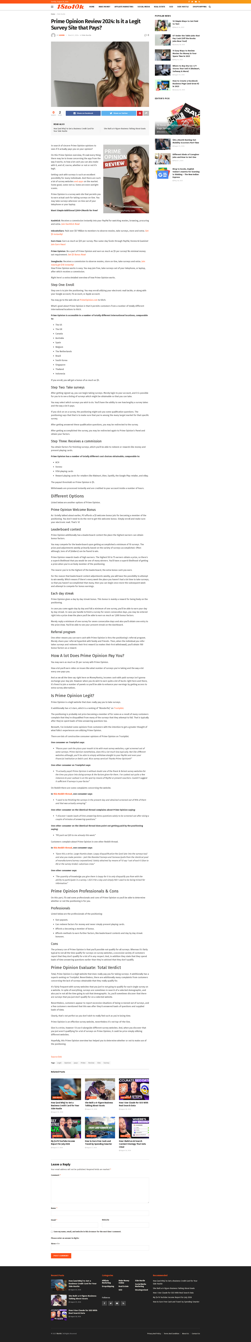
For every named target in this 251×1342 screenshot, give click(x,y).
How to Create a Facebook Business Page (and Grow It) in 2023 (186, 84)
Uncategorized (141, 1290)
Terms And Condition (171, 1334)
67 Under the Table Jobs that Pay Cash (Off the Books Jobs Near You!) (186, 38)
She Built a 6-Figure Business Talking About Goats (125, 129)
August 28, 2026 (125, 1109)
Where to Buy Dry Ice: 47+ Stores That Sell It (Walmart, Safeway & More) (186, 69)
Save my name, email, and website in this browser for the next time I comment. (87, 1232)
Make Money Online (124, 1282)
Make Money (104, 7)
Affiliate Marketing (124, 7)
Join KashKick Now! (70, 224)
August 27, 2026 (57, 1147)
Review (91, 1063)
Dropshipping (200, 7)
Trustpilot (118, 708)
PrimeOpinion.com (89, 300)
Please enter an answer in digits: (65, 1238)
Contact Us (196, 1334)
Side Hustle (183, 7)
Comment (56, 1175)
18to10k (70, 6)
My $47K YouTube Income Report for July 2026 (172, 1297)
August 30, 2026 (57, 1112)
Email (54, 1220)
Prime (83, 1063)
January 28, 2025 (179, 44)
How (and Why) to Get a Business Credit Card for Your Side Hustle (65, 1105)
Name (54, 1208)
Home (92, 7)
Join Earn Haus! (58, 244)
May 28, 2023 (178, 181)
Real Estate (159, 7)
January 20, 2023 (179, 90)
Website (105, 1220)
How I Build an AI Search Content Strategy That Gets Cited (132, 1144)
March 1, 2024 (178, 161)
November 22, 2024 (164, 132)
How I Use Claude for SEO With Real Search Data (173, 1293)
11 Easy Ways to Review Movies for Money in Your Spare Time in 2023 (184, 53)
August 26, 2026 (125, 1150)
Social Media (144, 7)
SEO (171, 7)
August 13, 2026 (179, 146)
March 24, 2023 (179, 27)
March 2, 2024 (73, 35)
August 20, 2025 (179, 75)
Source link (56, 1057)
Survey (106, 1063)
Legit (59, 1063)
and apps (78, 181)
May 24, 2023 (178, 60)
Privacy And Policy (154, 1334)
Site (99, 1063)
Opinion (67, 1063)
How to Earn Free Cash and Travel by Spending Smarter (176, 1302)
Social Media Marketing (140, 1285)
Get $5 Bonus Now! (76, 254)
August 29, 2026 (91, 1109)
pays (76, 1063)
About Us (185, 1334)
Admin (61, 35)
